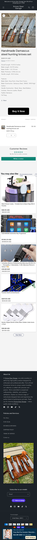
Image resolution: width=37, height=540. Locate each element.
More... (22, 537)
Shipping (3, 60)
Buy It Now (18, 111)
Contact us (6, 437)
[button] (3, 7)
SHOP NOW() (30, 537)
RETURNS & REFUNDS (9, 426)
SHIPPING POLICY (8, 430)
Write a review (18, 159)
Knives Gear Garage (11, 378)
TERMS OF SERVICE (9, 433)
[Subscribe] (28, 494)
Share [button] (4, 100)
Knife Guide (6, 422)
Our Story (6, 418)
